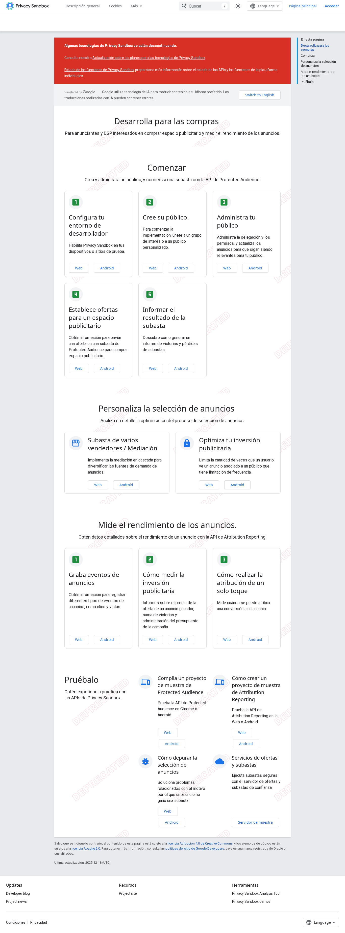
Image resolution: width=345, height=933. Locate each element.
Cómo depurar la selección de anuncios (177, 764)
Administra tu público (236, 221)
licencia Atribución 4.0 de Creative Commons (200, 843)
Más (134, 6)
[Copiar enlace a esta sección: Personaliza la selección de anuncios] (241, 409)
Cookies (115, 6)
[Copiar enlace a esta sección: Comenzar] (193, 168)
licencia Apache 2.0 (86, 848)
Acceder (332, 6)
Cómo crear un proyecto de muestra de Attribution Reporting (256, 689)
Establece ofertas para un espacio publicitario (93, 317)
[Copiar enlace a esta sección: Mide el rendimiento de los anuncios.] (242, 526)
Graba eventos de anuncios (94, 579)
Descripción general (83, 6)
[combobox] (204, 6)
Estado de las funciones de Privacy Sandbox (99, 70)
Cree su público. (166, 217)
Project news (16, 901)
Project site (128, 893)
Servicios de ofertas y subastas (255, 761)
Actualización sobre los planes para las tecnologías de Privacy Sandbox (148, 58)
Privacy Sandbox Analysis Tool (256, 893)
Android (107, 268)
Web (79, 268)
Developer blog (18, 893)
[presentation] (172, 121)
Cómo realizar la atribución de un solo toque (240, 583)
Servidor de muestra (255, 822)
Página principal (303, 6)
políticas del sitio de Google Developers (194, 848)
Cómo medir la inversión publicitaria (163, 583)
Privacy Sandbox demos (251, 901)
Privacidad (38, 922)
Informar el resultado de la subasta (164, 317)
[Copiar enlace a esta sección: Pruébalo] (106, 680)
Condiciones (16, 922)
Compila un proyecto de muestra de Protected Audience (182, 685)
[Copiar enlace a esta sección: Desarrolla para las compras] (226, 122)
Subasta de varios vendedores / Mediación (122, 444)
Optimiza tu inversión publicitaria (229, 444)
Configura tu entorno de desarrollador (88, 225)
